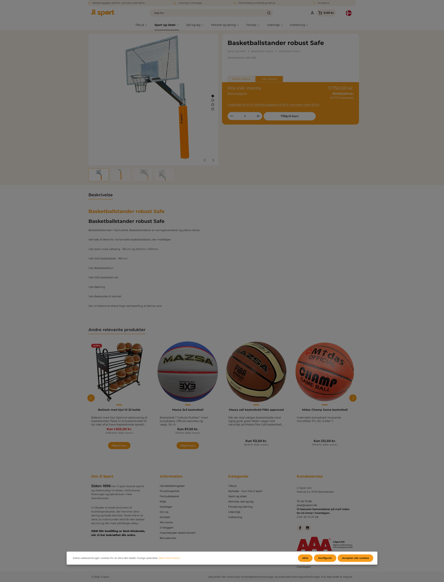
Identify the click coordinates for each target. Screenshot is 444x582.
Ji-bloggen (167, 527)
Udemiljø (234, 512)
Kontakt (165, 517)
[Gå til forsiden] (102, 12)
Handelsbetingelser (172, 485)
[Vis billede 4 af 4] (212, 109)
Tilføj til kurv (289, 116)
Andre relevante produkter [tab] (117, 329)
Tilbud (232, 485)
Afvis (305, 558)
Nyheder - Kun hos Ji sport (245, 491)
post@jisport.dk (307, 505)
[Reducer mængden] (232, 116)
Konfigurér (325, 558)
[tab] (100, 195)
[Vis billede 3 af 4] (212, 104)
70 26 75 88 (304, 501)
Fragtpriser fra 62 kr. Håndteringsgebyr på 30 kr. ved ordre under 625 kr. (274, 104)
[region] (153, 107)
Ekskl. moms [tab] (241, 79)
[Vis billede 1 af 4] (212, 96)
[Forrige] (205, 160)
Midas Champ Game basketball (325, 409)
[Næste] (213, 160)
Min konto (166, 522)
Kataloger (166, 506)
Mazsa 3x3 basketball (187, 409)
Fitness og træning (240, 506)
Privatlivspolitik (169, 491)
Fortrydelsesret (169, 496)
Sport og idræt (237, 496)
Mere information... (170, 558)
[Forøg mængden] (258, 116)
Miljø (163, 501)
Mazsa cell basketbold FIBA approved (256, 409)
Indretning (235, 517)
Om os (164, 512)
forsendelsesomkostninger (257, 576)
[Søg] (269, 13)
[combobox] (207, 13)
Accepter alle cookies (355, 558)
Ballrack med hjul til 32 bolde (119, 409)
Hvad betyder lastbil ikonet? (178, 532)
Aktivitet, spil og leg (240, 501)
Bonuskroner (168, 538)
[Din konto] (312, 13)
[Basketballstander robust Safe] (153, 100)
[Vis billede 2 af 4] (212, 100)
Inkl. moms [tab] (269, 79)
